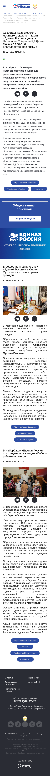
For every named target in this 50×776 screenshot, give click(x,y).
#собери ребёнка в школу (25, 653)
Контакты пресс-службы (12, 690)
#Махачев (38, 189)
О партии (9, 678)
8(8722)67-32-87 (25, 701)
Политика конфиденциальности (25, 746)
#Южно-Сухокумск (25, 439)
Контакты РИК (33, 682)
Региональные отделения (11, 683)
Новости (36, 13)
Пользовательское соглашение (25, 744)
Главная (6, 13)
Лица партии (33, 678)
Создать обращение (25, 218)
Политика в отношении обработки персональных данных (25, 750)
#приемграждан (25, 433)
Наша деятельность (21, 13)
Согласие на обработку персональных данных (25, 753)
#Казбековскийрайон (16, 189)
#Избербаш (25, 659)
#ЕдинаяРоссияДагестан (25, 183)
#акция (25, 647)
